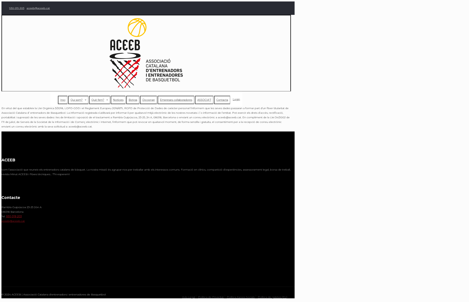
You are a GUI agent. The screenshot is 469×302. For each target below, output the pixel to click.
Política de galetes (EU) (272, 297)
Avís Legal (188, 297)
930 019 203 (16, 8)
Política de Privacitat (211, 297)
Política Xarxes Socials (241, 297)
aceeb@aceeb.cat (38, 8)
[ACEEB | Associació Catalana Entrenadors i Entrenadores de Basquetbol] (146, 53)
